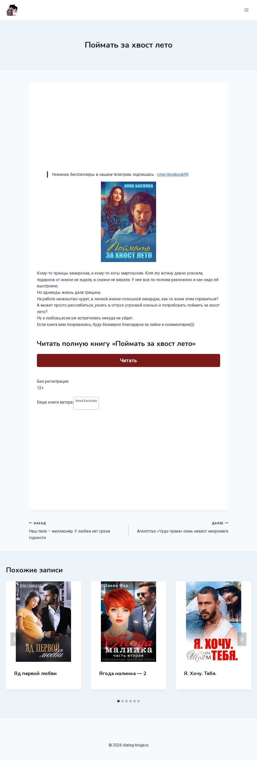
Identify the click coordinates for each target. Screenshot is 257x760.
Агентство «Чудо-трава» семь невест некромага (182, 527)
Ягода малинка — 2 (122, 673)
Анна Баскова (86, 401)
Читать (128, 360)
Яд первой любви (35, 673)
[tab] (118, 701)
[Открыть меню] (246, 10)
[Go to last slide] (15, 639)
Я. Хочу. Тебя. (200, 673)
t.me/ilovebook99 (172, 174)
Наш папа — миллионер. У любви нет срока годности (69, 530)
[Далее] (241, 639)
